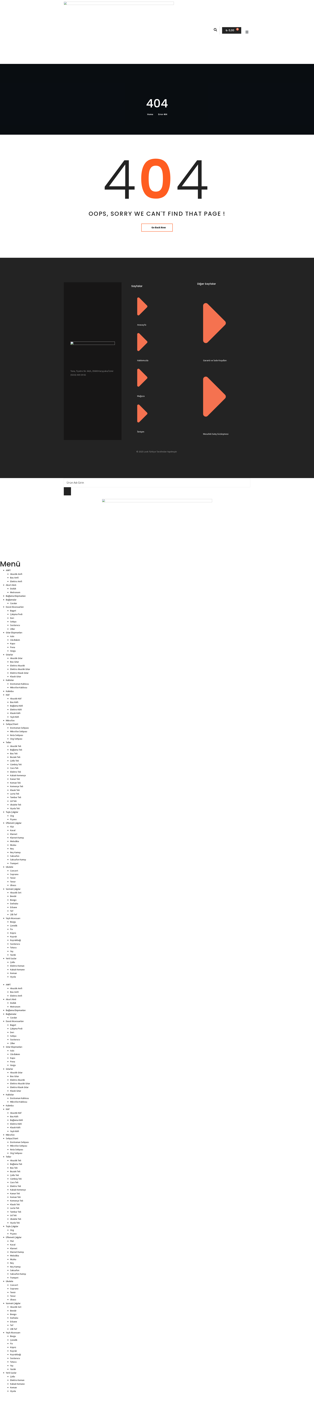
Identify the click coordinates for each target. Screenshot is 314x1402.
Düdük (13, 588)
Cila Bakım (15, 639)
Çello (12, 962)
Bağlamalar (11, 599)
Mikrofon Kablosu (18, 687)
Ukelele (9, 866)
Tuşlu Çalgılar (12, 812)
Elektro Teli (15, 771)
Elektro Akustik (17, 665)
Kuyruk (13, 936)
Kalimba (10, 691)
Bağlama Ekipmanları (16, 595)
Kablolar (10, 680)
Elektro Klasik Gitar (19, 672)
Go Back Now (158, 227)
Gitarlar (9, 654)
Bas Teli (13, 753)
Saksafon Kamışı (18, 859)
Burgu (13, 921)
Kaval (12, 830)
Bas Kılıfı (14, 702)
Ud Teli (13, 801)
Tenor (13, 881)
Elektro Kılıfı (16, 709)
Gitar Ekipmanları (14, 632)
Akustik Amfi (16, 574)
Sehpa (13, 621)
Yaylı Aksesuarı (13, 918)
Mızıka (13, 845)
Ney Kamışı (15, 852)
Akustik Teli (15, 746)
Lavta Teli (14, 793)
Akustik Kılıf (15, 698)
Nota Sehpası (16, 735)
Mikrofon (10, 720)
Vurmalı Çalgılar (13, 888)
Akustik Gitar (16, 658)
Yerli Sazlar (11, 958)
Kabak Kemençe (18, 775)
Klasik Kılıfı (15, 713)
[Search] (67, 491)
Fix (11, 929)
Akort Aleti (11, 584)
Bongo (13, 899)
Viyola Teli (15, 808)
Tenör (13, 877)
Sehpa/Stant (12, 724)
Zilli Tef (13, 914)
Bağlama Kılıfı (16, 705)
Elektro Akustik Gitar (20, 669)
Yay (11, 951)
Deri (12, 618)
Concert (14, 870)
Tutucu (13, 947)
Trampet (14, 863)
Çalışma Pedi (16, 614)
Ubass (13, 885)
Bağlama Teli (16, 749)
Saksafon (14, 855)
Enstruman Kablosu (19, 683)
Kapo (12, 643)
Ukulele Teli (15, 804)
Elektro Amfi (16, 581)
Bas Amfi (14, 577)
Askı (12, 636)
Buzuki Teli (15, 757)
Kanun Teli (15, 778)
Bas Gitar (14, 661)
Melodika (14, 841)
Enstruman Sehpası (19, 727)
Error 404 (162, 114)
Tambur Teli (15, 797)
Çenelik (13, 925)
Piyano (13, 819)
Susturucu (15, 625)
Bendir (13, 896)
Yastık (13, 954)
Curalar (13, 603)
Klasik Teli (15, 790)
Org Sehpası (16, 738)
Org (12, 815)
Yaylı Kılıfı (14, 716)
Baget (13, 610)
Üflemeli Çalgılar (14, 822)
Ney (12, 848)
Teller (8, 742)
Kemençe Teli (16, 786)
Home (150, 114)
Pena (12, 647)
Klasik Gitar (15, 676)
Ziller (12, 628)
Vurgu (13, 650)
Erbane (13, 907)
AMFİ (8, 570)
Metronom (15, 592)
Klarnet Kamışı (17, 837)
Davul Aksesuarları (15, 606)
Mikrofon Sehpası (18, 731)
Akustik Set (15, 892)
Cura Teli (14, 768)
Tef (11, 910)
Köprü (13, 932)
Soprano (14, 874)
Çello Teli (14, 760)
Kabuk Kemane (17, 969)
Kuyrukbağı (15, 940)
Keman (13, 973)
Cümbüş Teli (16, 764)
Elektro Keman (17, 965)
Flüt (12, 826)
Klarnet (13, 834)
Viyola (13, 976)
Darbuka (14, 903)
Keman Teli (15, 782)
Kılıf (7, 694)
